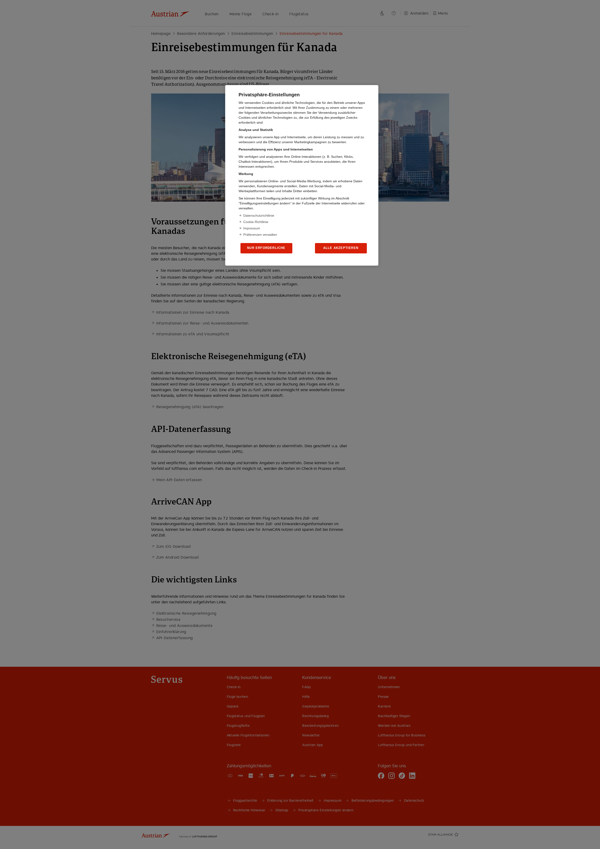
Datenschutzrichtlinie (258, 215)
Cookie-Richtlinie (255, 222)
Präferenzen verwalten (260, 234)
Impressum (251, 228)
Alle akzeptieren (340, 248)
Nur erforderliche (266, 248)
